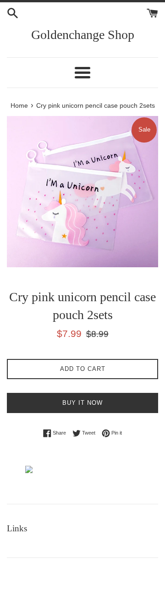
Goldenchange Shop (82, 35)
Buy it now (82, 402)
